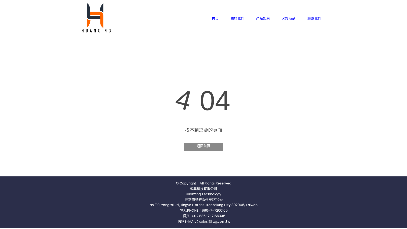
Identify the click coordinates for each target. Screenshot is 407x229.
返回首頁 (203, 146)
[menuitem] (217, 18)
